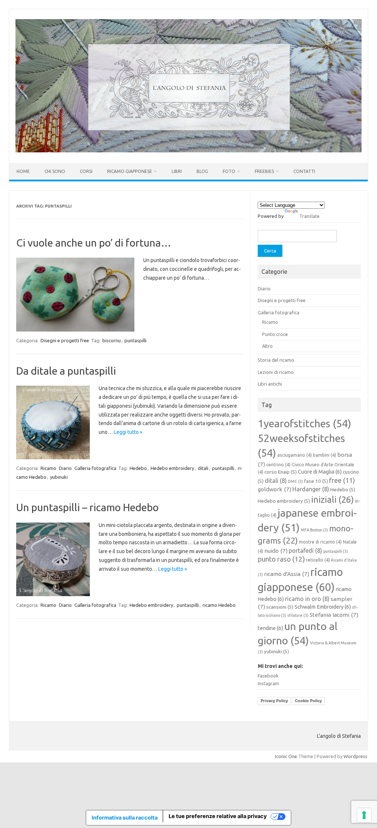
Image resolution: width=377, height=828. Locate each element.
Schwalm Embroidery (323, 607)
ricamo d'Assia (286, 574)
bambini (324, 455)
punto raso (281, 559)
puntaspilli (135, 340)
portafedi (305, 550)
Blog (202, 171)
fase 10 (316, 481)
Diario (65, 468)
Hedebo (138, 468)
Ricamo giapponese (129, 171)
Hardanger (310, 489)
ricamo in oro (307, 598)
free (342, 480)
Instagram (268, 683)
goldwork (274, 489)
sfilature (298, 615)
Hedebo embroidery (172, 468)
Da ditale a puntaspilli (66, 370)
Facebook (268, 675)
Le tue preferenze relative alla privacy (218, 816)
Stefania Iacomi (334, 615)
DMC (295, 481)
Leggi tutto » (128, 432)
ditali (203, 468)
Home (23, 171)
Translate (309, 216)
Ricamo (48, 468)
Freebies (264, 171)
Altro (267, 345)
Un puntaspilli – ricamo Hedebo (87, 507)
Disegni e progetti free (64, 340)
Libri (177, 171)
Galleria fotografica (95, 468)
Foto (229, 171)
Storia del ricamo (276, 359)
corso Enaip (280, 472)
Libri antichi (270, 383)
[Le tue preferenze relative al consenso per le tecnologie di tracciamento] (364, 815)
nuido (276, 551)
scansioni (279, 607)
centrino (278, 464)
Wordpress (355, 756)
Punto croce (275, 334)
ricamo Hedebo (219, 605)
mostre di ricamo (320, 541)
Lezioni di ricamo (276, 372)
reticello (318, 560)
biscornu (111, 340)
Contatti (304, 171)
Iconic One (286, 756)
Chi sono (55, 171)
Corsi (86, 171)
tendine (270, 628)
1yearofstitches (304, 423)
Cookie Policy (308, 700)
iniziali (332, 499)
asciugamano (294, 455)
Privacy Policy (274, 700)
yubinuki (59, 477)
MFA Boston (314, 530)
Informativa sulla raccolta (125, 817)
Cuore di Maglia (320, 471)
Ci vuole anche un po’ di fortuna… (93, 242)
